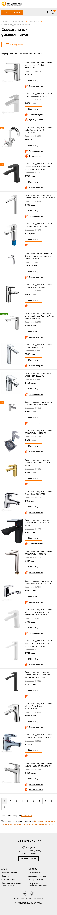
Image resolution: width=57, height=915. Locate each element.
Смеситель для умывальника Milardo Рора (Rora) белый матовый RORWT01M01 (38, 643)
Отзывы (5, 876)
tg (32, 893)
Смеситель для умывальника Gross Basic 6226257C (38, 492)
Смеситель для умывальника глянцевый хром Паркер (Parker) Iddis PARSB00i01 (40, 316)
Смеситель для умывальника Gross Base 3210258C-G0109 (38, 582)
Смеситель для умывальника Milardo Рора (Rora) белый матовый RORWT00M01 (38, 612)
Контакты (32, 869)
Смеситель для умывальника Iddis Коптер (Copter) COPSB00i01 (38, 130)
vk (25, 893)
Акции (4, 869)
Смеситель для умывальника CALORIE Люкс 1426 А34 (38, 431)
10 (5, 807)
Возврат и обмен (36, 879)
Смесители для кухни (44, 821)
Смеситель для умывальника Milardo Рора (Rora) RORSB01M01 (40, 196)
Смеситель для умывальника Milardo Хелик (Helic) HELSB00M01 (38, 65)
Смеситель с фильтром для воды (38, 824)
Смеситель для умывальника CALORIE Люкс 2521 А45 (38, 224)
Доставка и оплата (37, 876)
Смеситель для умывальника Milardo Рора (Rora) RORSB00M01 (38, 706)
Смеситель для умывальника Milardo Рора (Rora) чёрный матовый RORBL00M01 (38, 166)
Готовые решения (10, 872)
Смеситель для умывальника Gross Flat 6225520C (38, 374)
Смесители (26, 815)
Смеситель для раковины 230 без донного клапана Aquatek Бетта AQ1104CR (39, 256)
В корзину (33, 80)
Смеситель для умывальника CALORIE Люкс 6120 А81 (38, 552)
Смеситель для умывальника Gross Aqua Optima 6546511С (38, 735)
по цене (38, 54)
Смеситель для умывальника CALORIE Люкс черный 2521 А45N (38, 522)
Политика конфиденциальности (38, 884)
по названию (26, 54)
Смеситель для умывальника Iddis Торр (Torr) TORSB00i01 (38, 764)
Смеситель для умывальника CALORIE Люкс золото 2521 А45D (38, 462)
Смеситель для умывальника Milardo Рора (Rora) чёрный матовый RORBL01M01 (38, 675)
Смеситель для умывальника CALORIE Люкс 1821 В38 (38, 403)
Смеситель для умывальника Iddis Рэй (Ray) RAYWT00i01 (38, 94)
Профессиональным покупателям (11, 884)
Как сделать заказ (36, 872)
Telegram (31, 847)
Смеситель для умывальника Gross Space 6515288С (38, 285)
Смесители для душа (11, 824)
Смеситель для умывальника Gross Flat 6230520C (38, 345)
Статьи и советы (9, 879)
